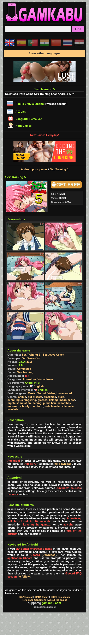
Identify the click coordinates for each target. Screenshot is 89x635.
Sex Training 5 (59, 169)
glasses (42, 399)
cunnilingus (15, 399)
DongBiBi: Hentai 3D (29, 118)
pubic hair (49, 403)
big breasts (35, 396)
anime (22, 396)
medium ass (67, 399)
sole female (52, 406)
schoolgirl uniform (31, 406)
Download (49, 554)
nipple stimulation (19, 403)
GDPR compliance (60, 597)
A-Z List (20, 111)
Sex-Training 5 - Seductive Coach (43, 354)
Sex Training (25, 372)
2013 (29, 361)
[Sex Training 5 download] (65, 187)
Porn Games (23, 125)
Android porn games (34, 169)
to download (63, 463)
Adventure (29, 379)
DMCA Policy (42, 597)
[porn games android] (44, 22)
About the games (57, 600)
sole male (67, 406)
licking (53, 399)
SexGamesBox (31, 358)
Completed (24, 368)
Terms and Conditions (34, 600)
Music (32, 393)
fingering (30, 399)
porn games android (45, 607)
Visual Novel (45, 379)
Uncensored (64, 393)
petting (36, 403)
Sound (41, 393)
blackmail (50, 396)
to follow (24, 576)
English (38, 386)
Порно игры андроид (30, 103)
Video (51, 393)
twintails (12, 409)
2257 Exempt (26, 597)
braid (61, 396)
